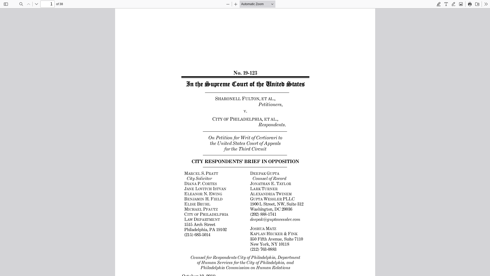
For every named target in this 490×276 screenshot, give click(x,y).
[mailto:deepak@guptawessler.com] (275, 218)
